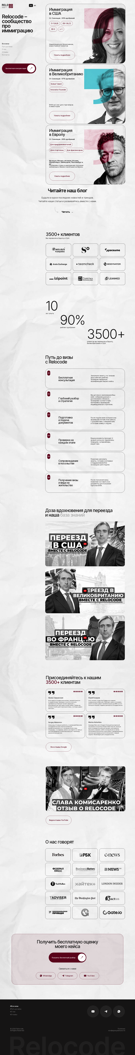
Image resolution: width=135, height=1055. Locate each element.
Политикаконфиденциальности (116, 1029)
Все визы (5, 44)
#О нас (13, 1012)
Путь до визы (7, 47)
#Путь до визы (15, 1009)
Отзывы (5, 52)
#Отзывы (13, 1014)
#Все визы (14, 1006)
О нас (4, 49)
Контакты (5, 55)
